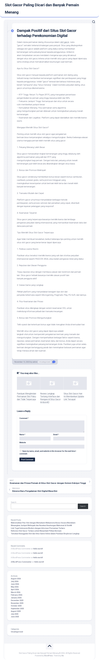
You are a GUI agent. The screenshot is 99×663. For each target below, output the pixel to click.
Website (22, 442)
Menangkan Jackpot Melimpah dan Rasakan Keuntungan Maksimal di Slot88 (41, 525)
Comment (24, 418)
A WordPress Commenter (21, 562)
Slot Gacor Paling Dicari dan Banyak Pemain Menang (42, 8)
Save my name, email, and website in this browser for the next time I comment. (47, 452)
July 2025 (14, 614)
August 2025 (16, 611)
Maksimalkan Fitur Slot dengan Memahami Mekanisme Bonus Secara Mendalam (43, 523)
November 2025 (17, 603)
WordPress (48, 656)
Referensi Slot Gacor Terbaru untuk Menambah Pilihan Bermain (36, 531)
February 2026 (16, 595)
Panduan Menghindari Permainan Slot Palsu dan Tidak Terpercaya (26, 396)
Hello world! (38, 549)
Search (13, 502)
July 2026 (14, 581)
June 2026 (15, 584)
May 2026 (14, 587)
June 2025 (15, 617)
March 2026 (15, 592)
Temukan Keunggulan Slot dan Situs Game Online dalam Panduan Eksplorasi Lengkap (45, 534)
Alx (62, 656)
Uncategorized (44, 362)
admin (35, 362)
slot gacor (64, 42)
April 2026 (15, 589)
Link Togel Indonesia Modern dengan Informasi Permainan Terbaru (38, 528)
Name (22, 435)
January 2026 (16, 598)
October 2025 (16, 606)
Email (56, 435)
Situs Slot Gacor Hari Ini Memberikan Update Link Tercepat (74, 396)
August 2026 (16, 579)
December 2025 (17, 600)
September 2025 (17, 609)
